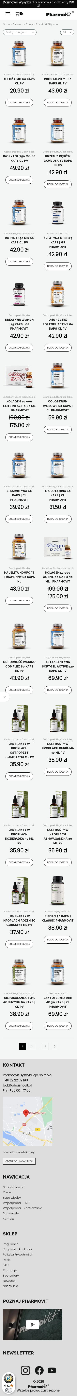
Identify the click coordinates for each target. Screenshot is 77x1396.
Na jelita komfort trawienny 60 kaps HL (19, 577)
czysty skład (23, 233)
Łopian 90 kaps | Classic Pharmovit (58, 918)
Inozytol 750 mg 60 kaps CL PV (19, 158)
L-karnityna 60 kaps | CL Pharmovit (19, 495)
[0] (22, 14)
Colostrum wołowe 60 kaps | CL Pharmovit (58, 406)
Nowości (9, 1281)
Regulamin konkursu (17, 1249)
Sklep (29, 24)
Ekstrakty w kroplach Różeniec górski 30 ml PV (19, 920)
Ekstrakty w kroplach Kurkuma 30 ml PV (58, 748)
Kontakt (8, 1219)
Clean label (28, 74)
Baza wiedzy (12, 1197)
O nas (7, 1192)
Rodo (7, 1259)
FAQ (6, 1265)
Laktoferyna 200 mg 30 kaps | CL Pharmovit (58, 1002)
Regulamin (10, 1244)
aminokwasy (48, 486)
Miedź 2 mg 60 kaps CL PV (19, 81)
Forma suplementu (57, 659)
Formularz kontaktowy (19, 1152)
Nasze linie (10, 1286)
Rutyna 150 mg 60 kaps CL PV (19, 240)
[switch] (8, 1390)
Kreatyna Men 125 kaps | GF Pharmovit (57, 242)
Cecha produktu (12, 74)
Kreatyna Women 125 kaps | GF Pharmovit (19, 324)
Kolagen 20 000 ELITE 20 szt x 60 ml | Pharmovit (19, 406)
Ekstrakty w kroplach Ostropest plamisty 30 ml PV (19, 750)
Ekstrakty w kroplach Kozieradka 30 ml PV (19, 836)
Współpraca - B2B (16, 1203)
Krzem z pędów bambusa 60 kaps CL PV (58, 160)
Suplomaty (11, 1213)
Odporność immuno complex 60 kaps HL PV (19, 666)
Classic (49, 911)
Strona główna (13, 24)
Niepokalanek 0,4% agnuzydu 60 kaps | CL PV (19, 1002)
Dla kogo (64, 74)
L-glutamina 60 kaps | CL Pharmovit (58, 495)
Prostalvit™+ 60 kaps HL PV (57, 81)
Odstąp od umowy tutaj (19, 1161)
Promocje (10, 1270)
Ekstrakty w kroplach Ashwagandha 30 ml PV (58, 836)
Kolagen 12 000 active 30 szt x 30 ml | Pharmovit (58, 577)
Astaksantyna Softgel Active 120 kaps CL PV (58, 666)
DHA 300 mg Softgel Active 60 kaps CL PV (57, 324)
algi (48, 657)
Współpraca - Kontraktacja (22, 1208)
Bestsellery (8, 397)
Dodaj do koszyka (19, 102)
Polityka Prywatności (17, 1254)
